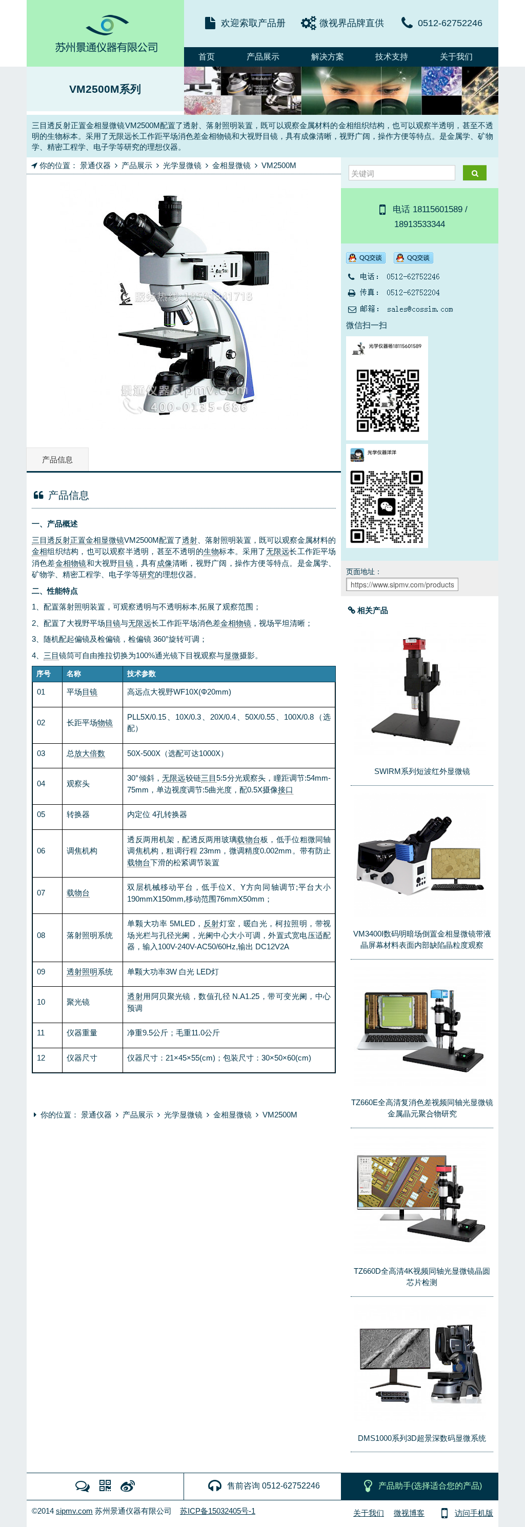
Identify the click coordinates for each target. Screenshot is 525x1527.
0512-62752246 (450, 23)
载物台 (248, 839)
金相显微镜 (231, 165)
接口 (285, 789)
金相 (39, 551)
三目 (39, 540)
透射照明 (82, 971)
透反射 (58, 540)
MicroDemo (105, 33)
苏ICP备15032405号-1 (217, 1510)
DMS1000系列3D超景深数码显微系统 (422, 1438)
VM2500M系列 (105, 89)
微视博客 (409, 1513)
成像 (164, 563)
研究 (147, 574)
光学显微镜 (182, 165)
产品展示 (263, 56)
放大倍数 (89, 753)
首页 (206, 56)
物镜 (78, 563)
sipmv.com (74, 1510)
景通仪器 (95, 165)
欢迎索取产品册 (253, 23)
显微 (231, 655)
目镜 (125, 563)
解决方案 (327, 56)
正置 (78, 540)
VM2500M (278, 165)
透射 (189, 540)
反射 (211, 923)
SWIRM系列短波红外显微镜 (422, 771)
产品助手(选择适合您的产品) (430, 1485)
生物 (211, 551)
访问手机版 (474, 1513)
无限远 (278, 551)
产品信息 (57, 459)
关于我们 (456, 56)
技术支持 (391, 56)
